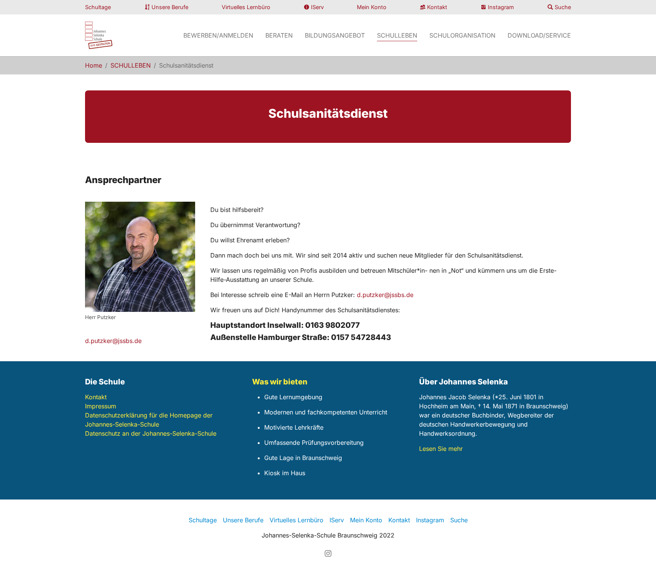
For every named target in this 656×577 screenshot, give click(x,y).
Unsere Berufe (169, 7)
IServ (317, 7)
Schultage (98, 7)
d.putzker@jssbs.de (385, 295)
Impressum (100, 406)
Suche (563, 7)
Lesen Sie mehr (441, 448)
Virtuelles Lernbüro (246, 7)
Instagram (501, 7)
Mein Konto (371, 7)
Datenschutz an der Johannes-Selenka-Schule (150, 433)
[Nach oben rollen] (639, 560)
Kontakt (437, 7)
